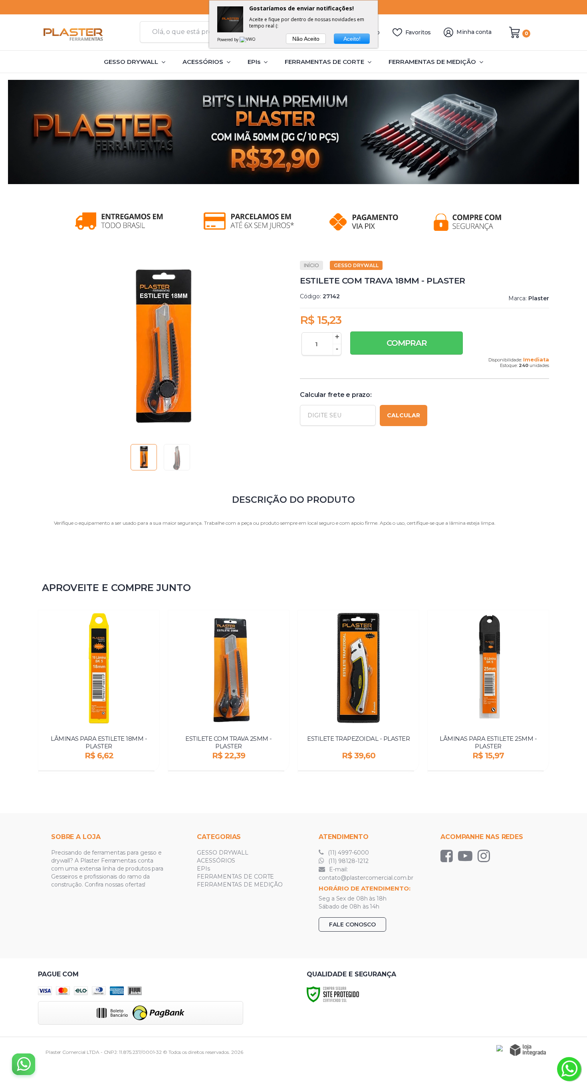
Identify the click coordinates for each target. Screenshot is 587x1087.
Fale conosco (352, 924)
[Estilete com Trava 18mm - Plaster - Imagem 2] (177, 457)
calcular (403, 415)
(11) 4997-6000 (347, 852)
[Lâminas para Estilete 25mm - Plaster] (488, 691)
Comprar (407, 343)
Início (311, 265)
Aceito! (352, 39)
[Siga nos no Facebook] (448, 856)
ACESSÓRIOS (216, 860)
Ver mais (99, 762)
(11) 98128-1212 (348, 861)
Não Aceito (305, 39)
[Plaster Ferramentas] (86, 32)
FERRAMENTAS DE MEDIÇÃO (240, 884)
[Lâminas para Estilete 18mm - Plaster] (98, 691)
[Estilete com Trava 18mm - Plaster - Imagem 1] (144, 457)
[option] (293, 132)
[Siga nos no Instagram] (486, 856)
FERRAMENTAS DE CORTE (235, 876)
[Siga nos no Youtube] (467, 856)
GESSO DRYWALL (356, 265)
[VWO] (248, 39)
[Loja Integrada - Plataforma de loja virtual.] (528, 1050)
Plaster (538, 298)
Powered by (228, 39)
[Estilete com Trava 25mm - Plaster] (228, 691)
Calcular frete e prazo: (335, 395)
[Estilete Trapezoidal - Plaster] (358, 691)
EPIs (203, 868)
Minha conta (474, 32)
